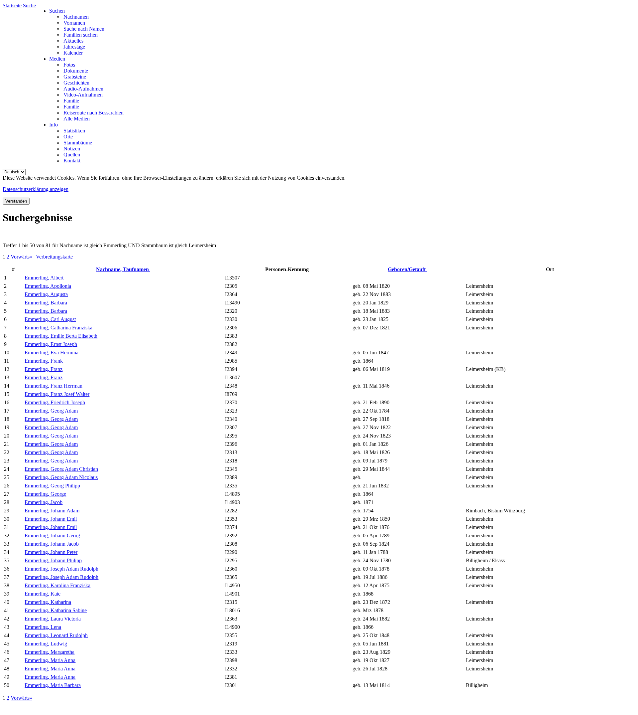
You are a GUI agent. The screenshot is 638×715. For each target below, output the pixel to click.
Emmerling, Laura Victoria (53, 619)
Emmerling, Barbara (46, 302)
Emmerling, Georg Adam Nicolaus (61, 477)
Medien (57, 59)
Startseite (12, 5)
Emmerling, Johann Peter (51, 552)
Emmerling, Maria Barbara (53, 685)
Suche (29, 5)
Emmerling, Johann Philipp (53, 560)
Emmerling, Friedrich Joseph (55, 402)
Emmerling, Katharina (48, 602)
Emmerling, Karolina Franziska (57, 585)
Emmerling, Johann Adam (52, 510)
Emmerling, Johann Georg (52, 535)
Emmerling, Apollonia (48, 286)
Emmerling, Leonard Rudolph (56, 635)
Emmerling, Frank (44, 361)
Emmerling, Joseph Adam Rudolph (61, 569)
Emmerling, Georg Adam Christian (61, 469)
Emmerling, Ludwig (46, 643)
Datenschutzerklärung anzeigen (35, 189)
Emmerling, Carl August (50, 319)
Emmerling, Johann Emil (51, 519)
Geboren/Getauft (407, 269)
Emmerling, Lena (43, 627)
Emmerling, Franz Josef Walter (57, 394)
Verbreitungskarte (54, 257)
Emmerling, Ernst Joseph (51, 344)
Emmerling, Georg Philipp (52, 485)
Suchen (57, 11)
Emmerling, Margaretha (49, 652)
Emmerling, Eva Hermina (51, 352)
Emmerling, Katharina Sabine (56, 610)
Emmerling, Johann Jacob (52, 544)
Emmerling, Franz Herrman (53, 386)
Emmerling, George (45, 494)
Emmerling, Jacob (43, 502)
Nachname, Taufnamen (123, 269)
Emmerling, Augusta (46, 294)
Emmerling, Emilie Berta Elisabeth (61, 336)
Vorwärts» (21, 257)
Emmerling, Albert (44, 277)
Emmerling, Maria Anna (50, 660)
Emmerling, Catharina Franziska (58, 327)
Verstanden (16, 201)
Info (53, 124)
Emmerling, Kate (42, 594)
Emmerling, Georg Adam (51, 411)
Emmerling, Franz (43, 369)
